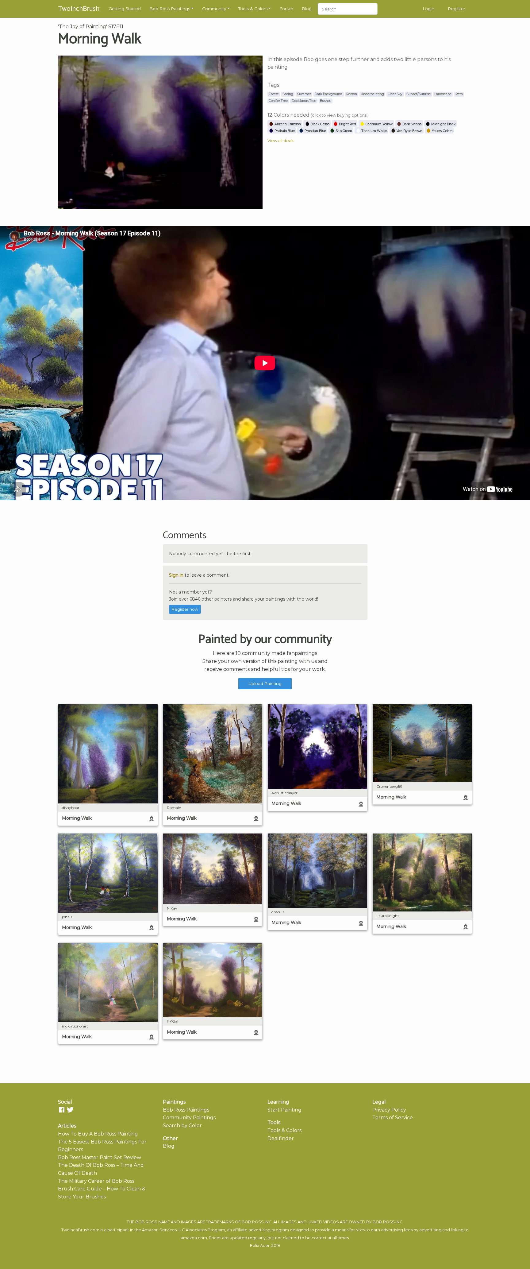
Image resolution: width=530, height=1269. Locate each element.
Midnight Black (442, 124)
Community (214, 8)
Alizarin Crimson (287, 124)
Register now (185, 609)
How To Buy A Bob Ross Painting (98, 1134)
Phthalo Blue (284, 131)
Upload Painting (265, 683)
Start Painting (284, 1110)
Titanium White (374, 131)
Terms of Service (392, 1117)
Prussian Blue (315, 131)
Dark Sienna (411, 124)
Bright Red (347, 124)
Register (456, 8)
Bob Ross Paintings (169, 8)
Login (428, 8)
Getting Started (125, 8)
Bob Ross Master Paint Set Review (99, 1157)
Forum (286, 8)
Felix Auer (260, 1245)
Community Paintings (189, 1117)
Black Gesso (319, 124)
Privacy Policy (389, 1110)
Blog (307, 8)
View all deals (280, 140)
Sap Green (343, 131)
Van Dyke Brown (409, 131)
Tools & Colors (252, 8)
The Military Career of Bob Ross (96, 1181)
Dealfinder (280, 1138)
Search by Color (182, 1125)
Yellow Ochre (441, 131)
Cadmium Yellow (379, 124)
